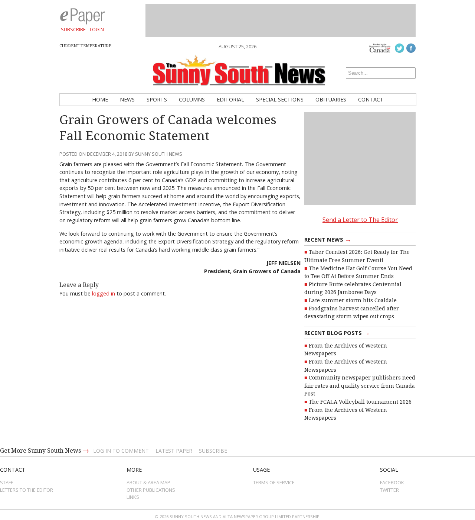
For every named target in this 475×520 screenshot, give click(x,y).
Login (97, 29)
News (127, 99)
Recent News (327, 239)
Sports (157, 99)
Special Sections (280, 99)
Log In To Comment (121, 450)
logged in (103, 293)
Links (133, 497)
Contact (371, 99)
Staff (6, 482)
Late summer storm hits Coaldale (353, 300)
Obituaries (330, 99)
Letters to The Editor (26, 490)
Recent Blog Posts (337, 332)
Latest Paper (173, 450)
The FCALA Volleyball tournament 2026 (360, 402)
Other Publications (151, 490)
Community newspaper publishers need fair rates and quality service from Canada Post (359, 386)
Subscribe (73, 29)
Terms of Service (274, 482)
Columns (192, 99)
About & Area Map (148, 482)
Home (100, 99)
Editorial (230, 99)
